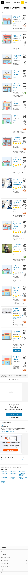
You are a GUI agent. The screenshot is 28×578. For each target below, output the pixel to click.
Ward (16, 459)
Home (2, 375)
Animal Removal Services (23, 478)
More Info (15, 318)
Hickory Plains (23, 460)
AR (5, 375)
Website (14, 23)
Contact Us (17, 350)
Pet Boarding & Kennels (18, 19)
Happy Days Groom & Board (7, 425)
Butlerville (10, 375)
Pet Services (16, 375)
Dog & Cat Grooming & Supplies (18, 428)
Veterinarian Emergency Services (22, 474)
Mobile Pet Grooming (12, 478)
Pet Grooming (4, 473)
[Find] (22, 2)
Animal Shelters (4, 477)
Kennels (14, 118)
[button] (26, 2)
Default (23, 12)
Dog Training (4, 471)
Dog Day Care (13, 473)
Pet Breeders (22, 471)
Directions (19, 317)
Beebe (2, 459)
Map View (6, 12)
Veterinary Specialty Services (3, 481)
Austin (9, 459)
